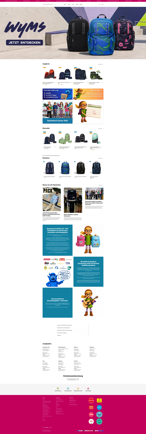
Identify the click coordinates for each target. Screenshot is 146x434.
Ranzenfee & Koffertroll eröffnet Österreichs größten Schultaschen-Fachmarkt (94, 203)
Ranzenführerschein (45, 414)
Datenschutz (57, 405)
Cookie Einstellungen (59, 409)
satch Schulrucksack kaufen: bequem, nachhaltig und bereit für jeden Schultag (51, 214)
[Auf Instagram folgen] (45, 427)
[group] (73, 33)
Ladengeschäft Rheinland (46, 407)
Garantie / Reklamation (59, 399)
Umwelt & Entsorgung (59, 408)
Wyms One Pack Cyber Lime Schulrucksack (80, 176)
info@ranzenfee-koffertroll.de (73, 404)
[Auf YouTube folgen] (46, 427)
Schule (65, 4)
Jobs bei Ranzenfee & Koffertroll (47, 401)
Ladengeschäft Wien (45, 413)
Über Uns (44, 399)
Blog (43, 417)
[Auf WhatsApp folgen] (50, 427)
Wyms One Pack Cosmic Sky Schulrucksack (65, 176)
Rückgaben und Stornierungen (60, 413)
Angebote (81, 4)
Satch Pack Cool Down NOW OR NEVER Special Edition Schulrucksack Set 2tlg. (95, 147)
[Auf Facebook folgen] (43, 427)
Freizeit (69, 4)
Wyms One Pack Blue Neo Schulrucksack (49, 176)
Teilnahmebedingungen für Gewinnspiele (59, 412)
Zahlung (57, 402)
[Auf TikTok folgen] (48, 427)
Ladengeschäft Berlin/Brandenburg (45, 405)
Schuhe (77, 4)
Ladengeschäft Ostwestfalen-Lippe (47, 403)
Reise (73, 4)
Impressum (44, 420)
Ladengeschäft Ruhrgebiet (46, 411)
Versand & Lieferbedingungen (60, 401)
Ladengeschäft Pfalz (45, 410)
